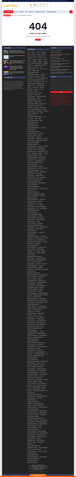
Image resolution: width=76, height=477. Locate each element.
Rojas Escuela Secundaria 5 (32, 346)
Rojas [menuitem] (15, 11)
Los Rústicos (39, 278)
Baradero (39, 135)
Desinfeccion (40, 201)
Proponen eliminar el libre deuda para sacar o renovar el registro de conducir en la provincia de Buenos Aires (34, 15)
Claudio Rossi (39, 173)
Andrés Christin (43, 127)
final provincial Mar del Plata (32, 427)
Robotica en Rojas (40, 344)
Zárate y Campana (34, 0)
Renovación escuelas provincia (33, 339)
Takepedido (46, 111)
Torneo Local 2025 (38, 379)
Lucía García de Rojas (31, 282)
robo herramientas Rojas (37, 449)
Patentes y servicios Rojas (37, 309)
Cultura (36, 57)
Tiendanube (41, 375)
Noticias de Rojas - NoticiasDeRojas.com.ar (58, 99)
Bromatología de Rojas (31, 151)
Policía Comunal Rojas (31, 320)
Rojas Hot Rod (36, 107)
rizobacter (29, 449)
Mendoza (41, 289)
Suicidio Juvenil (39, 111)
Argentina (45, 61)
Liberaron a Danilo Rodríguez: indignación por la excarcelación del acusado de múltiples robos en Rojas (17, 51)
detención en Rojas (43, 410)
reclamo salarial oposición (43, 447)
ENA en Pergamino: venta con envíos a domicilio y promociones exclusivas (60, 61)
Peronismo (35, 315)
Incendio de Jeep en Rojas (37, 261)
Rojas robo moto (30, 352)
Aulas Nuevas (41, 133)
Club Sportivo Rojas (31, 175)
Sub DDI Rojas (40, 366)
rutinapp (39, 451)
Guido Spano (30, 250)
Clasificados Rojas (43, 171)
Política (29, 54)
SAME (28, 109)
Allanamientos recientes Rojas (33, 125)
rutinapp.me (44, 451)
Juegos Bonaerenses (31, 96)
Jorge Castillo (45, 269)
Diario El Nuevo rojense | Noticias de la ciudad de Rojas (60, 100)
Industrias (42, 76)
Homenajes (43, 250)
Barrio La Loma (39, 136)
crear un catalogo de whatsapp (33, 409)
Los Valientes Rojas (42, 280)
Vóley (43, 388)
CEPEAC (29, 153)
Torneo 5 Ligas (39, 377)
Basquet (45, 68)
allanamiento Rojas (31, 392)
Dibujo (36, 204)
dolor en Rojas (30, 414)
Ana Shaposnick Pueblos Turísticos (33, 127)
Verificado (43, 386)
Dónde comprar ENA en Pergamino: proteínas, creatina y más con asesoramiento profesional (61, 73)
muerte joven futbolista (40, 440)
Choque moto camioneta (32, 168)
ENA (38, 208)
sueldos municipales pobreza (33, 456)
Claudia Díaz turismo (31, 173)
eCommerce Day (43, 414)
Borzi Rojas (46, 146)
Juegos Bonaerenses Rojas (32, 274)
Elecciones (38, 54)
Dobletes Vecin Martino (31, 208)
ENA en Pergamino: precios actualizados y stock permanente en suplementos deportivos (59, 70)
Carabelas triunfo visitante (32, 158)
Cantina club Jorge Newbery (32, 157)
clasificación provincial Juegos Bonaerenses (35, 403)
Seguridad (40, 61)
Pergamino (10, 0)
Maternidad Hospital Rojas (40, 285)
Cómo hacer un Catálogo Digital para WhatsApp (17, 56)
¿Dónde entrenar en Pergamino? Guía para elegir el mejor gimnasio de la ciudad (60, 55)
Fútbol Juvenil (44, 241)
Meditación (41, 287)
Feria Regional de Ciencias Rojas (33, 236)
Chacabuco (41, 166)
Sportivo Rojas (42, 364)
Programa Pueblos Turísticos (41, 324)
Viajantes (29, 388)
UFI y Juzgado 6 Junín (42, 383)
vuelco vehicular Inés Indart (32, 462)
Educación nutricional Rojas (32, 212)
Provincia (33, 54)
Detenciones (39, 203)
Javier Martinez (30, 269)
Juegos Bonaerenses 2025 (41, 96)
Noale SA (45, 295)
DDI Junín (29, 195)
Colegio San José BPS (31, 177)
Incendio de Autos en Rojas (32, 92)
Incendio (29, 261)
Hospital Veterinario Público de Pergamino (35, 256)
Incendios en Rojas (31, 263)
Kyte (28, 276)
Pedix (28, 79)
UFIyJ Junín (30, 385)
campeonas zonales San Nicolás (33, 401)
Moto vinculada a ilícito (32, 291)
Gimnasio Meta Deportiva (32, 247)
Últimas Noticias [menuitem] (8, 11)
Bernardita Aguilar (40, 138)
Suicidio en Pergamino (31, 368)
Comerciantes (42, 177)
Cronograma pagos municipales (33, 192)
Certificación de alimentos (32, 166)
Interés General (43, 52)
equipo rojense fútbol (43, 420)
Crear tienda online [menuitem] (51, 11)
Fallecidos (36, 89)
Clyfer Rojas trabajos (39, 175)
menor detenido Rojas (31, 438)
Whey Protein (30, 390)
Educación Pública (43, 208)
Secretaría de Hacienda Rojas (38, 355)
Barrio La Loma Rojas (31, 83)
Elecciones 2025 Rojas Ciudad (36, 63)
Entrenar (38, 221)
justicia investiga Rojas (31, 436)
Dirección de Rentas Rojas (41, 206)
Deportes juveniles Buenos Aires (33, 199)
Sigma (43, 363)
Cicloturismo (45, 168)
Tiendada (36, 375)
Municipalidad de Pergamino (33, 293)
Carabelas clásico (42, 157)
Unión (34, 385)
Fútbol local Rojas (37, 243)
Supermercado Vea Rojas (41, 368)
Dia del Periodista (31, 204)
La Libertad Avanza (34, 276)
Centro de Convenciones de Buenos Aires (35, 162)
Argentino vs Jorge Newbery (32, 133)
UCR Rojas (35, 381)
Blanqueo (46, 138)
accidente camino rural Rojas (39, 390)
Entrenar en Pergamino (32, 223)
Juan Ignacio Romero (31, 271)
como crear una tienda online (38, 405)
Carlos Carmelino (42, 158)
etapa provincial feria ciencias (42, 421)
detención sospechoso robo (32, 412)
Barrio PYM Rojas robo (31, 138)
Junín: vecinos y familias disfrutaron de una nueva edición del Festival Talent (17, 72)
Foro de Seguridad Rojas (41, 239)
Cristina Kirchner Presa (31, 190)
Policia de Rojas (30, 101)
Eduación (29, 61)
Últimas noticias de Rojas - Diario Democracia (62, 97)
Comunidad (30, 179)
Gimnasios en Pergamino (55, 52)
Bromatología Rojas (42, 149)
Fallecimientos (41, 232)
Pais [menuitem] (26, 11)
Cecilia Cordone (30, 160)
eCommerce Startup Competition (33, 416)
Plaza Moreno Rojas (31, 317)
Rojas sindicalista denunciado (40, 352)
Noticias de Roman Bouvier (32, 100)
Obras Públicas (30, 57)
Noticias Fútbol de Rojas (37, 296)
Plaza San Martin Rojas (40, 317)
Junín (20, 0)
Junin (38, 68)
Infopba (40, 92)
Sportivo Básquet (36, 364)
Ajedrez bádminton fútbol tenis (33, 122)
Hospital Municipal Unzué (41, 252)
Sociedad (44, 109)
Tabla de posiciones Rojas (42, 370)
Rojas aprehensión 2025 (32, 350)
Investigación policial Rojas (32, 265)
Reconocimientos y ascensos (38, 337)
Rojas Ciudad (30, 107)
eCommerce (36, 414)
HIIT (34, 250)
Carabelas (39, 59)
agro (46, 390)
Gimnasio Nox (43, 74)
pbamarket (29, 442)
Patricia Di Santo (30, 311)
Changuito (29, 85)
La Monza (29, 278)
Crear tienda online (35, 70)
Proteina (42, 326)
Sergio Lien (38, 363)
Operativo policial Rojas (40, 302)
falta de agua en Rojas (31, 425)
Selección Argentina (44, 361)
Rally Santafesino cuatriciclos (33, 335)
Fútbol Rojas (36, 90)
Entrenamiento (30, 89)
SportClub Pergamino (31, 111)
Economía (45, 59)
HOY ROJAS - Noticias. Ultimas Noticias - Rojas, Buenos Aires (60, 96)
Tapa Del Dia (43, 372)
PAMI (46, 302)
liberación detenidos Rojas (41, 436)
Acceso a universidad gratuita (33, 120)
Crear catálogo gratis (43, 188)
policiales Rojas (40, 442)
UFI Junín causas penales (32, 383)
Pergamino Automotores (32, 313)
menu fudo (39, 438)
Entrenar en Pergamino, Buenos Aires (57, 58)
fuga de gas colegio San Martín (33, 429)
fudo (40, 427)
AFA (28, 118)
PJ (43, 100)
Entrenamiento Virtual (31, 221)
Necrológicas (30, 78)
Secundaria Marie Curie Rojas (33, 359)
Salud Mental (30, 81)
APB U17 (36, 118)
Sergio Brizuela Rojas (31, 363)
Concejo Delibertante (42, 182)
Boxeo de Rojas (30, 149)
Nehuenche (30, 295)
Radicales (41, 331)
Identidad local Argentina (40, 260)
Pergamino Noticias (41, 313)
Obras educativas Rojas (43, 300)
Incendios (37, 76)
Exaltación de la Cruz (43, 0)
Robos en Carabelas (41, 342)
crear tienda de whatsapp (32, 407)
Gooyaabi (21, 475)
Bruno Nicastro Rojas (40, 151)
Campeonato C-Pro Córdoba (32, 155)
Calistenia (40, 153)
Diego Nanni (41, 204)
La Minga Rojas (41, 276)
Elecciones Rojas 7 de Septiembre (33, 74)
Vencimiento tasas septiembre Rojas (34, 386)
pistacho (34, 442)
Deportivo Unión (42, 199)
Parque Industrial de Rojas (43, 78)
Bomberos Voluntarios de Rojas (33, 144)
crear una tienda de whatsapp (33, 410)
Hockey (38, 250)
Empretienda (42, 217)
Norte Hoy (29, 296)
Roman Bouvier (30, 353)
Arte (46, 81)
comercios (29, 405)
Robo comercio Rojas (38, 105)
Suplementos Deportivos (32, 370)
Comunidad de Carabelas (38, 179)
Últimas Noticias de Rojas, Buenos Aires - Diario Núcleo (61, 101)
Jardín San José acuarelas (32, 267)
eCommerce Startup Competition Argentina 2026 (36, 418)
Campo (40, 155)
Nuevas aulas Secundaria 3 (32, 300)
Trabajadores (45, 379)
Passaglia (29, 309)
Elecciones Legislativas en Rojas (33, 72)
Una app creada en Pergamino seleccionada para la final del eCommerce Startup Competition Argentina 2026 (16, 68)
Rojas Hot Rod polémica (43, 346)
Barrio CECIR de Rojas (31, 136)
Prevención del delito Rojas (40, 322)
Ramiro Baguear (30, 105)
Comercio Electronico (40, 85)
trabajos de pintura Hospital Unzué (33, 458)
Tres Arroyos (30, 381)
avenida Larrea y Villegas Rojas (42, 396)
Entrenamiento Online (40, 219)
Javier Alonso (41, 267)
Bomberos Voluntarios (40, 83)
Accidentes (34, 59)
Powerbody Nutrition (38, 101)
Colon (38, 177)
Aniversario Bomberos (31, 129)
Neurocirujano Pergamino (38, 295)
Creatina (29, 87)
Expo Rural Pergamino (39, 228)
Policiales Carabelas (40, 318)
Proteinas (29, 328)
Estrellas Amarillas (31, 228)
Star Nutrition (34, 366)
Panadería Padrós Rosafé (32, 306)
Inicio (38, 39)
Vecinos (44, 385)
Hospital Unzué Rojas (31, 254)
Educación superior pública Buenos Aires (34, 214)
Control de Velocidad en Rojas (33, 188)
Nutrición (40, 100)
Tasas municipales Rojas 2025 (33, 374)
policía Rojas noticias (31, 443)
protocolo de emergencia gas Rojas (34, 445)
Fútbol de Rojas (30, 243)
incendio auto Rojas (31, 434)
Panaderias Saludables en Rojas (33, 304)
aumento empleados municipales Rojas (34, 394)
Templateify (10, 475)
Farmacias (41, 89)
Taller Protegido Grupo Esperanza (33, 372)
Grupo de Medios (40, 249)
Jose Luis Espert (37, 94)
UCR (43, 81)
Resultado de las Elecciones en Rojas (37, 79)
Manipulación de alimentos (41, 282)
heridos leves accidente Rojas (33, 432)
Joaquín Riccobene (38, 269)
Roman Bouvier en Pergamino (39, 353)
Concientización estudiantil (32, 184)
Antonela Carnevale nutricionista (33, 131)
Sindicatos (29, 364)
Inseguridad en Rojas (31, 68)
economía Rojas (30, 420)
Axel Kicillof (29, 135)
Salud (45, 57)
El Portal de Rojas (54, 98)
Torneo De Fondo (30, 379)
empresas (36, 420)
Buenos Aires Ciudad (63, 0)
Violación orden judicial (37, 388)
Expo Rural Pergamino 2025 (32, 230)
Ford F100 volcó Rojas (31, 239)
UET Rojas (40, 381)
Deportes (32, 52)
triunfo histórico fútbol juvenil (33, 460)
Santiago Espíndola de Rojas (36, 109)
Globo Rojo (60, 104)
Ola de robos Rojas (31, 302)
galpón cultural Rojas (41, 431)
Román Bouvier (42, 107)
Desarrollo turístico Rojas (32, 201)
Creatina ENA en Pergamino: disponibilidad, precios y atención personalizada (60, 67)
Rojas (28, 52)
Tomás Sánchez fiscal (31, 377)
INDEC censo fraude (31, 260)
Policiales (37, 52)
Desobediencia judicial (32, 203)
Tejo (40, 374)
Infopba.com (38, 263)
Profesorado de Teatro (31, 324)
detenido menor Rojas (42, 412)
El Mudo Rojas (40, 215)
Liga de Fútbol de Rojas (31, 98)
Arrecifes (5, 0)
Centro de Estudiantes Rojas (32, 164)
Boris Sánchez (40, 146)
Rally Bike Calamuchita (41, 333)
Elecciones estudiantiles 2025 (33, 217)
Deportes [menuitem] (31, 11)
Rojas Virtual (38, 348)
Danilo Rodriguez (36, 195)
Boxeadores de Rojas (40, 147)
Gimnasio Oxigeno (31, 76)
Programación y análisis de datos (33, 326)
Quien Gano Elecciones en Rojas (33, 103)
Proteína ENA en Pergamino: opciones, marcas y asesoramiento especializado (59, 64)
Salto (23, 0)
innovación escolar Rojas (40, 434)
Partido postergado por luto (32, 307)
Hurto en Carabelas (31, 258)
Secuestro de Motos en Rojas (32, 357)
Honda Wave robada (31, 252)
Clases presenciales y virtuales (33, 171)
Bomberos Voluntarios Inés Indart (33, 142)
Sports (29, 366)
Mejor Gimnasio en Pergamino (33, 289)
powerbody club (30, 65)
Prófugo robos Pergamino (32, 329)
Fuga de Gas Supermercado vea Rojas (34, 241)
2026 (44, 116)
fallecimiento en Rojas (42, 423)
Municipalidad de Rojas (43, 293)
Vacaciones (39, 385)
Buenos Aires (27, 0)
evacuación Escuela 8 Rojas (32, 423)
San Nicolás (15, 0)
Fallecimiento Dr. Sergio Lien (32, 232)
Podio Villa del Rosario (31, 318)
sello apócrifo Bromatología (32, 453)
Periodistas (29, 315)
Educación (41, 57)
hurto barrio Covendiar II (44, 432)
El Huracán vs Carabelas (32, 215)
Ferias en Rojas (43, 236)
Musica (38, 98)
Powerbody (34, 61)
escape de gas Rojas (31, 421)
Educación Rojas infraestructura (33, 210)
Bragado (35, 149)
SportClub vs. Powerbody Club (56, 50)
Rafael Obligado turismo (32, 333)
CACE (47, 151)
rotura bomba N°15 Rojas (32, 451)
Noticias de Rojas (42, 298)
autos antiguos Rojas (31, 396)
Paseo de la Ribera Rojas (43, 307)
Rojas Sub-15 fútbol (31, 348)
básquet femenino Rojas (32, 399)
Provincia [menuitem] (21, 11)
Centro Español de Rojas (39, 160)
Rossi (47, 353)
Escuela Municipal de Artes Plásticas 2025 (35, 225)
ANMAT (32, 118)
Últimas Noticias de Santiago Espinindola (35, 116)
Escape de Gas (39, 223)
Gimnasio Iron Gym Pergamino (33, 245)
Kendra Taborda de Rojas (43, 274)
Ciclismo (39, 168)
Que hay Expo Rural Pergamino (33, 331)
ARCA (40, 118)
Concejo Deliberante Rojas (32, 182)
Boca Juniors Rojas (31, 140)
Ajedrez (41, 120)
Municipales (39, 291)
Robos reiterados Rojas (31, 344)
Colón (49, 0)
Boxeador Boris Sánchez (32, 147)
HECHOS (29, 59)
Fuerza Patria (30, 90)
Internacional (44, 263)
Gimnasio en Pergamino (32, 249)
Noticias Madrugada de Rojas (33, 298)
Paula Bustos (37, 311)
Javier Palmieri (30, 94)
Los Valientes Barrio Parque (32, 280)
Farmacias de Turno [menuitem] (40, 11)
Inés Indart (40, 265)
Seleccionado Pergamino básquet (33, 361)
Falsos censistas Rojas (31, 234)
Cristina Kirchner (35, 87)
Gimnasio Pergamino (41, 247)
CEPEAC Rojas (34, 153)
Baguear (34, 135)
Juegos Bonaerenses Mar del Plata (33, 272)
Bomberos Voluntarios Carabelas (41, 140)
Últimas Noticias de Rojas (32, 114)
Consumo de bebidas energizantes (34, 186)
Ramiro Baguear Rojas (43, 335)
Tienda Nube (45, 374)
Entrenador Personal (31, 219)
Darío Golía (42, 195)
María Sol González (31, 285)
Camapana (46, 153)
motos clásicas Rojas (31, 440)
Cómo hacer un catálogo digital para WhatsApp (36, 193)
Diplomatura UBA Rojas (31, 206)
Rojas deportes (40, 350)
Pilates (40, 315)
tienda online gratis (42, 456)
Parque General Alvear (42, 306)
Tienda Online (30, 375)
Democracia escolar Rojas (32, 197)
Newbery (35, 78)
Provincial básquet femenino (37, 328)
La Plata (34, 278)
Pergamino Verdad (54, 0)
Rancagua (29, 337)
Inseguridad (46, 63)
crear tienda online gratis (42, 407)
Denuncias (42, 87)
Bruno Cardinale (37, 65)
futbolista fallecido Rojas (32, 431)
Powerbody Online (31, 322)
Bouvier (29, 70)
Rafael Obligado (43, 103)
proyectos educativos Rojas (32, 447)
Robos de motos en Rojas (32, 342)
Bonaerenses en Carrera (32, 146)
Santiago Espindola (37, 81)
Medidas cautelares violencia (33, 287)
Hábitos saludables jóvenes (40, 258)
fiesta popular (39, 425)
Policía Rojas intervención (41, 320)
